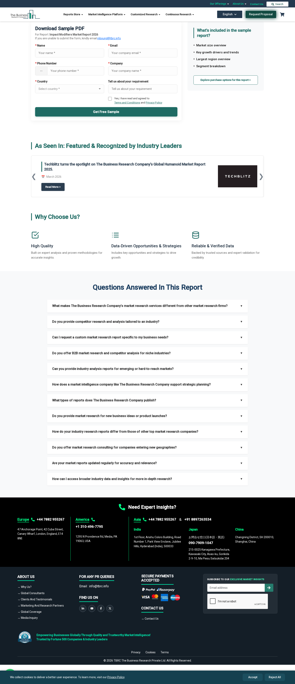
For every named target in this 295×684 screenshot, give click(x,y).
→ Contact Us (150, 618)
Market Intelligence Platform (105, 14)
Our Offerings (218, 3)
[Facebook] (100, 608)
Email (113, 45)
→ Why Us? (24, 587)
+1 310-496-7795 (89, 527)
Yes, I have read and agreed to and (138, 100)
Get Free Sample (106, 112)
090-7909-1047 (201, 543)
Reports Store (72, 14)
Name (40, 45)
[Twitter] (109, 608)
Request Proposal (261, 14)
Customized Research (144, 14)
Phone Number (46, 63)
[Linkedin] (82, 608)
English (228, 14)
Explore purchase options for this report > (225, 79)
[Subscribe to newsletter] (268, 588)
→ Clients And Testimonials (34, 599)
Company (115, 63)
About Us (238, 3)
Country (41, 81)
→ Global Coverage (29, 611)
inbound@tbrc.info (109, 38)
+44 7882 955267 (50, 519)
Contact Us (256, 4)
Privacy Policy (154, 102)
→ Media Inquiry (27, 617)
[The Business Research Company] (25, 14)
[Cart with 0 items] (282, 14)
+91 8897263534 (197, 519)
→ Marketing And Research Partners (40, 605)
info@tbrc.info (99, 586)
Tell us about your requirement (128, 81)
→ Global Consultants (31, 593)
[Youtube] (91, 608)
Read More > (55, 187)
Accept (252, 677)
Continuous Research (179, 14)
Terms (165, 652)
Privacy (135, 652)
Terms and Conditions (127, 102)
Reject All (275, 677)
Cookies (150, 652)
